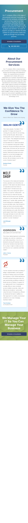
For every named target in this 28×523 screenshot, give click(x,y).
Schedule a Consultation (14, 41)
